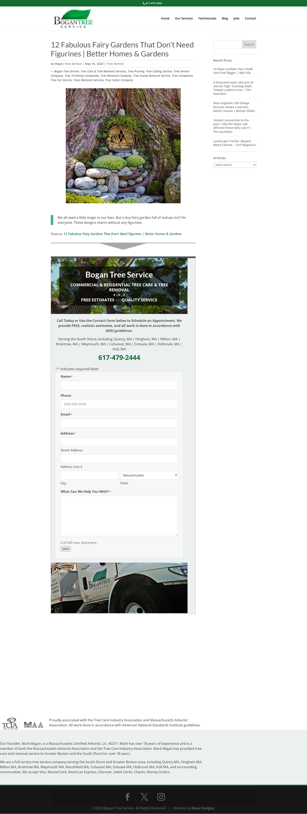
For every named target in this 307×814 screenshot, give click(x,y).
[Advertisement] (123, 666)
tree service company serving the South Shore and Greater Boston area (88, 762)
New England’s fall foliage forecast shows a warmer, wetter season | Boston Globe (234, 107)
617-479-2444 (154, 3)
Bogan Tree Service (68, 64)
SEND (65, 549)
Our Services (184, 18)
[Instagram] (161, 797)
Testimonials (207, 18)
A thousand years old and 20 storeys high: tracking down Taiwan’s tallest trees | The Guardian (233, 88)
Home (165, 18)
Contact (250, 18)
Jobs (236, 18)
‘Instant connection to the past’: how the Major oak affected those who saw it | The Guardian (232, 126)
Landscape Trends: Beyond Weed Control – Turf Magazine (234, 143)
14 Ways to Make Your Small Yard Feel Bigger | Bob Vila (233, 71)
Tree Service (115, 64)
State (124, 483)
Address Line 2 (71, 467)
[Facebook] (127, 797)
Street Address (71, 450)
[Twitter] (144, 797)
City (63, 483)
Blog (225, 18)
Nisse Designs (203, 808)
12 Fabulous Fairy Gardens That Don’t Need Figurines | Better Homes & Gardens (122, 234)
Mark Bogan (31, 743)
